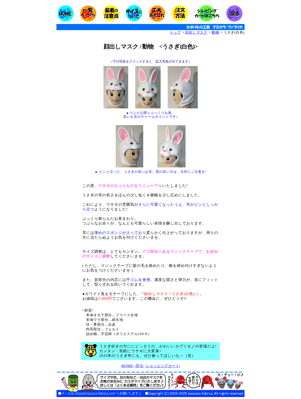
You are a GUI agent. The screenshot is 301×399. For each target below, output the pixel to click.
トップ (175, 32)
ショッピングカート (162, 366)
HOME (127, 366)
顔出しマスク (196, 32)
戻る (139, 366)
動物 (215, 32)
